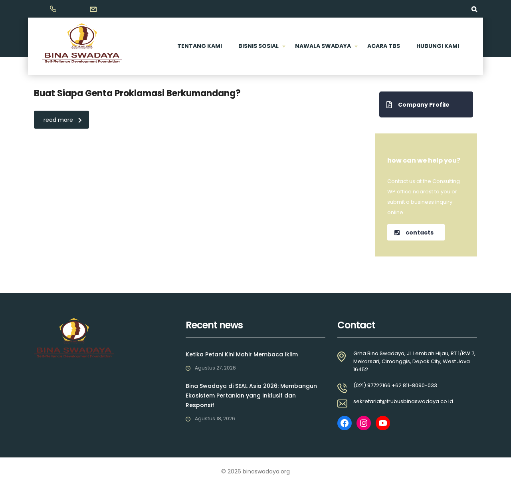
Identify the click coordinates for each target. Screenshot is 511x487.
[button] (426, 104)
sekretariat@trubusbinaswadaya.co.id (403, 401)
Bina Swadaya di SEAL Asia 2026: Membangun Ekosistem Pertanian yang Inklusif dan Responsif (251, 395)
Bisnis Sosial (258, 46)
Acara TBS (383, 46)
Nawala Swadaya (323, 46)
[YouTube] (383, 423)
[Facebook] (344, 423)
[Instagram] (364, 423)
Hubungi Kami (437, 46)
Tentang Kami (199, 46)
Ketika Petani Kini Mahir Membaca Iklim (242, 354)
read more (58, 120)
